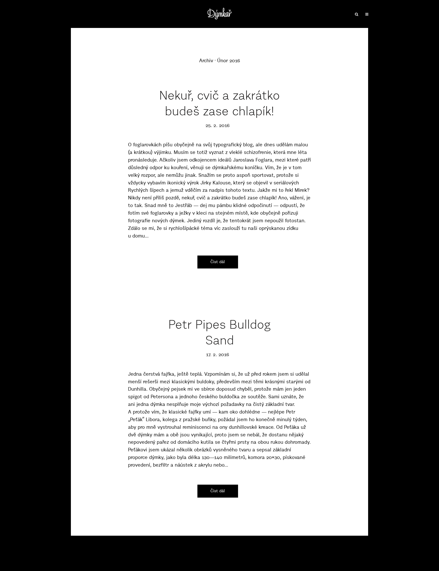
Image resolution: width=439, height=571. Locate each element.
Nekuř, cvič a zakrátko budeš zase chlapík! (219, 103)
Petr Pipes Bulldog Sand (219, 332)
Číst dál (217, 261)
